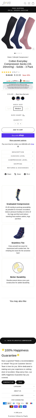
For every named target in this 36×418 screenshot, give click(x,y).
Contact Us (8, 382)
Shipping (18, 164)
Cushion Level (18, 156)
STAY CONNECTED (17, 400)
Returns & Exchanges (18, 168)
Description (18, 152)
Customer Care (18, 395)
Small (9, 109)
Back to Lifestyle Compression (19, 340)
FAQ (20, 382)
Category (17, 386)
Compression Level (18, 160)
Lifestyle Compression (20, 57)
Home (9, 57)
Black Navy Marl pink (18, 98)
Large (27, 109)
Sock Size (18, 104)
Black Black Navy (23, 98)
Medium (18, 109)
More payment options (18, 140)
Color (18, 94)
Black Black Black (13, 98)
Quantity (18, 120)
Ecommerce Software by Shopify (18, 416)
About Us (17, 391)
